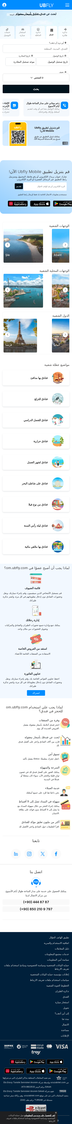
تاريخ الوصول (58, 56)
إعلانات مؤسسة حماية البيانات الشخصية (49, 974)
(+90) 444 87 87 (36, 902)
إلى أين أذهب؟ (62, 1013)
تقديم (18, 186)
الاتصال (65, 1024)
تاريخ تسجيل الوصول (58, 61)
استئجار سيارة (62, 1002)
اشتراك (36, 692)
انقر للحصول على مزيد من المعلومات (39, 1115)
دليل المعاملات (62, 948)
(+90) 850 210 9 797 (36, 909)
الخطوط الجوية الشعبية (57, 985)
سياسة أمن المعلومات (58, 959)
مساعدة (65, 1030)
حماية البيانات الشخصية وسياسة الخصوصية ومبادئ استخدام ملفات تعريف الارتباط (36, 967)
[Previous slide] (7, 244)
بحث (36, 89)
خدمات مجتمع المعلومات (57, 954)
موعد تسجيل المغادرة (24, 61)
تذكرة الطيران (62, 991)
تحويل (66, 1007)
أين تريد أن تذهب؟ (56, 43)
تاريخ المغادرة (24, 56)
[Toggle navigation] (66, 5)
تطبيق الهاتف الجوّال (59, 937)
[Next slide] (65, 244)
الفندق (66, 996)
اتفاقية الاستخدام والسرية (56, 943)
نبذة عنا (65, 1018)
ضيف (61, 72)
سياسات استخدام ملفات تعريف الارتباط (49, 979)
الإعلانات (65, 1035)
